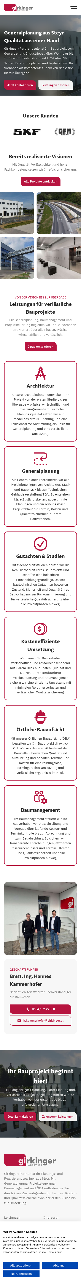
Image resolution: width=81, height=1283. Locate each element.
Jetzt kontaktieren (20, 85)
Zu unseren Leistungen (57, 1116)
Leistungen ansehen (56, 85)
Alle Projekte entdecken (40, 181)
